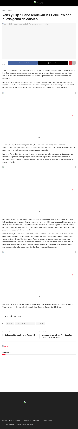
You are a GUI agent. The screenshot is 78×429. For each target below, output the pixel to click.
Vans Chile (40, 324)
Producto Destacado (22, 324)
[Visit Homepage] (39, 3)
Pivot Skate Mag (10, 424)
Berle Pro (10, 324)
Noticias (17, 421)
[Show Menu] (3, 3)
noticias (10, 10)
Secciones (26, 421)
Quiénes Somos (7, 421)
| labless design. (47, 421)
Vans (32, 324)
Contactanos (35, 421)
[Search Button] (75, 3)
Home (4, 10)
